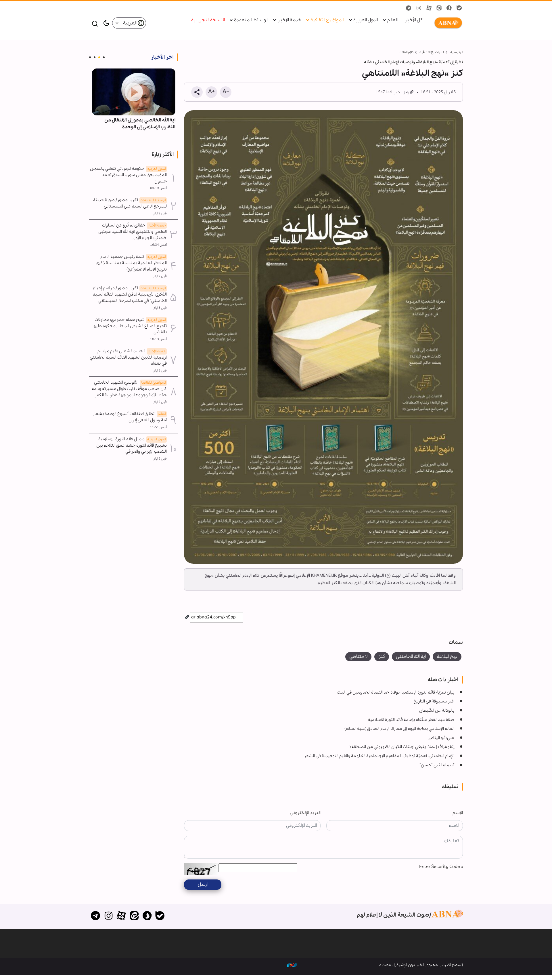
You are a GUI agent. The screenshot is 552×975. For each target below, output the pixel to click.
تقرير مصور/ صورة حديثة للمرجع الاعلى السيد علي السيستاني (130, 203)
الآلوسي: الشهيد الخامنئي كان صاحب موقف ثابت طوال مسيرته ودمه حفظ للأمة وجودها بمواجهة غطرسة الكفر (129, 389)
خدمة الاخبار (289, 20)
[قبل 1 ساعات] (133, 91)
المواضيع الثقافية (327, 20)
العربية (130, 23)
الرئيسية (456, 52)
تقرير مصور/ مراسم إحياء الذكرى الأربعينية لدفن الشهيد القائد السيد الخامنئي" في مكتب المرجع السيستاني (130, 294)
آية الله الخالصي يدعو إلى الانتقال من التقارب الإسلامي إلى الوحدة (139, 123)
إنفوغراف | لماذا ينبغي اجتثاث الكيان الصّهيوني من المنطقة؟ (402, 747)
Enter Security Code (441, 866)
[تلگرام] (95, 916)
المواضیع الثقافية (431, 52)
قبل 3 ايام (160, 308)
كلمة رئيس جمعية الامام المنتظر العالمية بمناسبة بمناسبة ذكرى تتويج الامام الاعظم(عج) (131, 263)
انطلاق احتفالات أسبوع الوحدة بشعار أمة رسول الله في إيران (130, 417)
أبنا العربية (447, 23)
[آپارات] (121, 916)
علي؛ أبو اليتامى (441, 738)
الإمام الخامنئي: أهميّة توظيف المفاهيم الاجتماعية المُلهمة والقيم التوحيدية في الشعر (379, 756)
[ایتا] (134, 916)
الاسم (458, 813)
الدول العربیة (365, 20)
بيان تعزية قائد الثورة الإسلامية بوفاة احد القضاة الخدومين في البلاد (395, 692)
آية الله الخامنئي (411, 656)
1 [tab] (104, 57)
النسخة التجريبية (208, 20)
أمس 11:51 (158, 427)
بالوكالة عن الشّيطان (436, 710)
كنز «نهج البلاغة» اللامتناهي (412, 73)
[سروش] (147, 916)
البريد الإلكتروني (305, 813)
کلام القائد (406, 52)
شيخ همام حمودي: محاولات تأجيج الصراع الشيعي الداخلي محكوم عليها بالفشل (130, 326)
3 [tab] (94, 57)
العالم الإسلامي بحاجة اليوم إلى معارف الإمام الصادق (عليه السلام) (399, 729)
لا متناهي (358, 656)
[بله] (160, 916)
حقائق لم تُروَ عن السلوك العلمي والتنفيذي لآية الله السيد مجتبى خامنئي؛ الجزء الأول (132, 231)
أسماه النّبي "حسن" (436, 765)
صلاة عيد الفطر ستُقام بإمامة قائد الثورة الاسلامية (411, 720)
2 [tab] (99, 57)
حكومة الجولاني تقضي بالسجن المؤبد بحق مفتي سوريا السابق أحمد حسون (128, 175)
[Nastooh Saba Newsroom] (292, 965)
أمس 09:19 (158, 188)
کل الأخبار (414, 20)
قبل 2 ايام (160, 213)
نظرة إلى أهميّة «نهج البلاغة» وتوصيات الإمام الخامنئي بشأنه (413, 62)
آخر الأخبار (162, 57)
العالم (392, 20)
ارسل (203, 884)
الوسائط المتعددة (251, 20)
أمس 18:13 (158, 339)
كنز (381, 656)
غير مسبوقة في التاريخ (434, 701)
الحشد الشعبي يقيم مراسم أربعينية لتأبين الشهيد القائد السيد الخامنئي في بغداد (128, 357)
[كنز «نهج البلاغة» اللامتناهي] (323, 337)
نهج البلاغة (447, 656)
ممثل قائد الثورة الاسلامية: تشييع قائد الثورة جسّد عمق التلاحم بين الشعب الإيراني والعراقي (131, 445)
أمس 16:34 (158, 245)
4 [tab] (90, 57)
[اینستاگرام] (108, 916)
